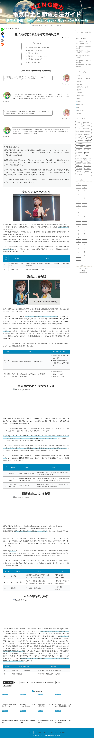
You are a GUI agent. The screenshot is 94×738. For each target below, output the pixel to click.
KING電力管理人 (83, 272)
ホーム (31, 732)
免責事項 (62, 732)
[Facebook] (2, 37)
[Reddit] (2, 44)
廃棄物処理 (23, 702)
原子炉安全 (64, 700)
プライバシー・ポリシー (42, 732)
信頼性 (23, 682)
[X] (2, 33)
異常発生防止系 (50, 682)
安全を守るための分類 (35, 50)
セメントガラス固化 (24, 700)
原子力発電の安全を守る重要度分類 (37, 47)
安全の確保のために (34, 62)
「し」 (17, 682)
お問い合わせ (54, 732)
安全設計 (30, 682)
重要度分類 (8, 685)
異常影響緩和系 (40, 682)
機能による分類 (33, 53)
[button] (90, 32)
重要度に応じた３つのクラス (37, 56)
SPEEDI (45, 700)
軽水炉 (59, 682)
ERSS (40, 700)
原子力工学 (58, 700)
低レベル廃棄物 (31, 700)
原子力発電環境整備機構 (11, 700)
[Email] (2, 40)
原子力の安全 (8, 682)
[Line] (2, 29)
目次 (34, 43)
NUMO (5, 700)
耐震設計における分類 (35, 59)
